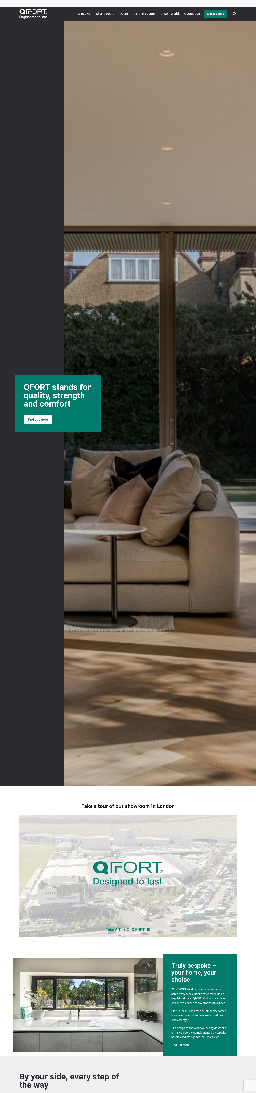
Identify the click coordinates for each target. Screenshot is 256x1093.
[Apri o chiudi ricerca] (234, 14)
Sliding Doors (105, 13)
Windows (84, 13)
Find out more (38, 419)
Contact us (192, 13)
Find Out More (180, 1045)
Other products (144, 13)
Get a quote (215, 13)
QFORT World (169, 13)
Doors (124, 13)
